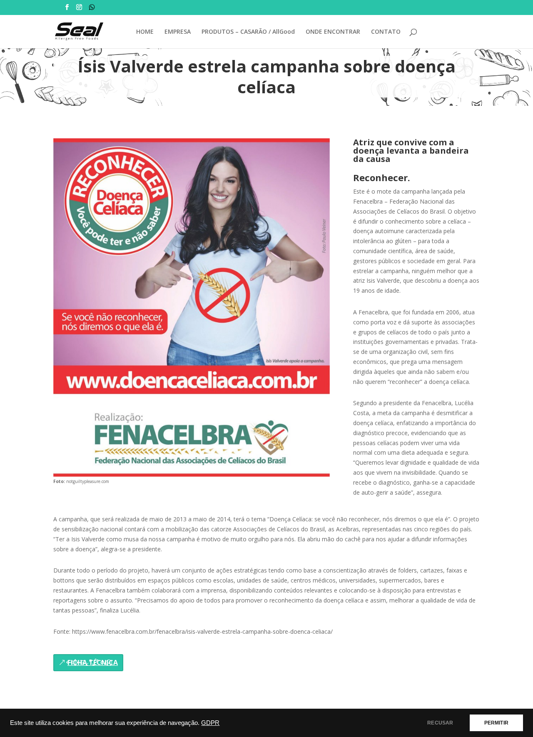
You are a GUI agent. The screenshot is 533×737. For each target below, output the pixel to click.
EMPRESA (177, 32)
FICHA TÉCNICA (92, 662)
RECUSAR (440, 723)
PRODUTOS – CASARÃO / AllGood (248, 32)
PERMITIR (496, 723)
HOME (145, 32)
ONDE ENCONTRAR (333, 32)
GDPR (210, 723)
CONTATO (386, 32)
